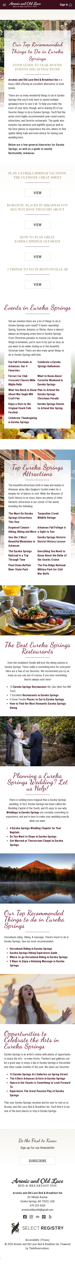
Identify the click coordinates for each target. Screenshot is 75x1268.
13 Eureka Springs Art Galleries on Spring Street (39, 1074)
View (38, 193)
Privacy (45, 1240)
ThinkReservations (39, 1248)
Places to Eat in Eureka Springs (45, 699)
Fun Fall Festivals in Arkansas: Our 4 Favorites (20, 366)
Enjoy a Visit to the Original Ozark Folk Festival (19, 408)
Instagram (31, 1217)
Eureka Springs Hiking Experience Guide (33, 953)
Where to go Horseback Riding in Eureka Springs (39, 957)
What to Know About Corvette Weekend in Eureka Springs (50, 380)
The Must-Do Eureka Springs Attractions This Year (20, 518)
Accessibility (32, 1240)
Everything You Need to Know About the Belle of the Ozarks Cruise (52, 555)
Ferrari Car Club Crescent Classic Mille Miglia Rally (21, 380)
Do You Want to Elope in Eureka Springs (33, 836)
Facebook (25, 1217)
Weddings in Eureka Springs (23, 812)
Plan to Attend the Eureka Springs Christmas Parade (48, 394)
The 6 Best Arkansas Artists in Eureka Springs (37, 1078)
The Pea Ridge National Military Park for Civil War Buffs (52, 569)
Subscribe (37, 1161)
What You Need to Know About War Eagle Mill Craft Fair (22, 394)
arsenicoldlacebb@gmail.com (37, 1209)
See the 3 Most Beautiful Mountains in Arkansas (21, 541)
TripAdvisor (37, 1217)
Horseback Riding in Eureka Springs (31, 948)
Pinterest (44, 1217)
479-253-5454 (37, 1205)
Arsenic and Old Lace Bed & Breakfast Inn (33, 79)
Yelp (50, 1217)
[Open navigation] (4, 4)
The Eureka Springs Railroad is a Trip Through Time (20, 555)
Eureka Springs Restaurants (30, 687)
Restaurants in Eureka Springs (40, 695)
